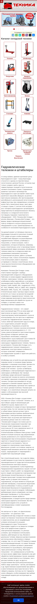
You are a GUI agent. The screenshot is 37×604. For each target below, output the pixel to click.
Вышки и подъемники (27, 77)
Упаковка (27, 113)
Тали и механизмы (10, 95)
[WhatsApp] (16, 35)
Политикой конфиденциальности (22, 596)
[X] (30, 35)
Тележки (10, 58)
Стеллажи (9, 113)
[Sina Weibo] (23, 35)
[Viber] (26, 35)
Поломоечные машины (10, 132)
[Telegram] (13, 35)
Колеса (27, 95)
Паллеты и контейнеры (27, 132)
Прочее (9, 151)
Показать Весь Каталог (18, 157)
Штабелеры (27, 58)
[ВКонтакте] (33, 35)
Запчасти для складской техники (27, 152)
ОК (18, 600)
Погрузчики (10, 76)
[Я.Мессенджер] (19, 35)
